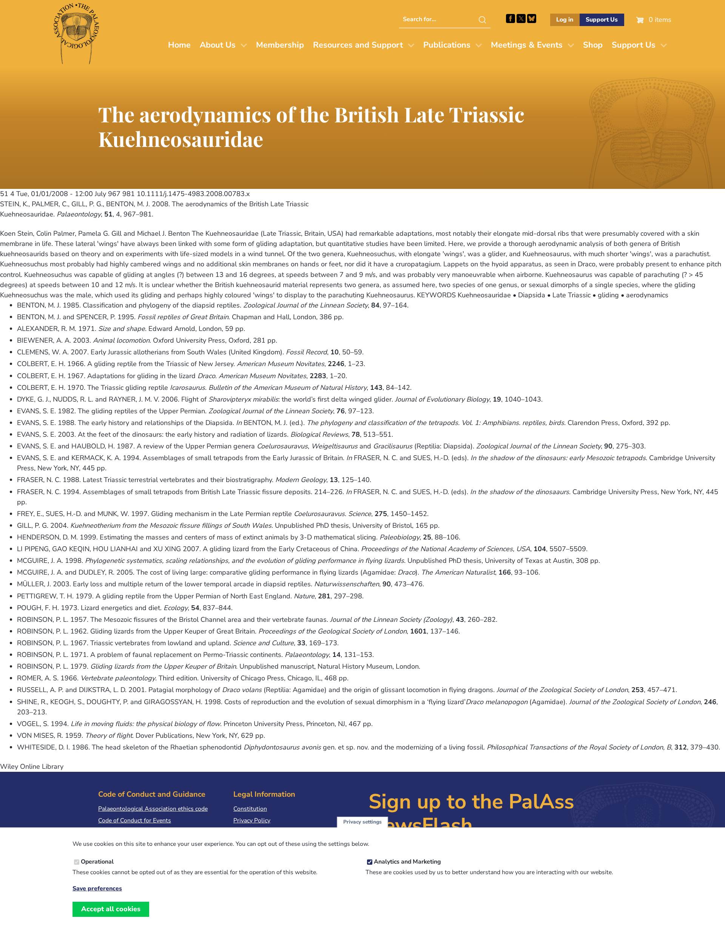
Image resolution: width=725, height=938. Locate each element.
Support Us (602, 19)
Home (179, 45)
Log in (564, 19)
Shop (593, 45)
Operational (97, 862)
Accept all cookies (110, 908)
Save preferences (97, 889)
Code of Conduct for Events (134, 820)
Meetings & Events (527, 45)
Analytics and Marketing (407, 862)
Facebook (510, 18)
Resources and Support (358, 45)
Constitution (250, 809)
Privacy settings (362, 822)
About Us (218, 45)
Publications (446, 45)
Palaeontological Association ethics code (153, 809)
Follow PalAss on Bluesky (531, 18)
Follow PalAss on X (521, 18)
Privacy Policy (251, 820)
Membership (280, 45)
